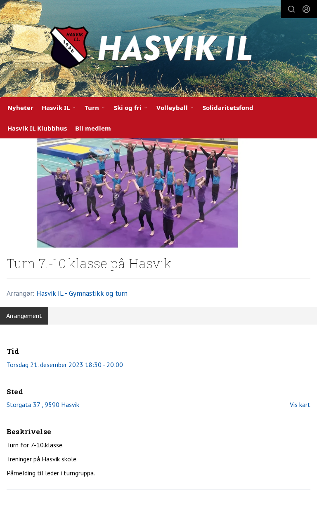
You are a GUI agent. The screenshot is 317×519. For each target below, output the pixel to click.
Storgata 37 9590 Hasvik (43, 404)
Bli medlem (93, 128)
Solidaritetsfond (228, 107)
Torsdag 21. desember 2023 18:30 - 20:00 (65, 364)
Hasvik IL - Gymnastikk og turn (82, 293)
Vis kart (300, 404)
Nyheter (20, 107)
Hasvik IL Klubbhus (37, 128)
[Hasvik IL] (158, 50)
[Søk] (291, 9)
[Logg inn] (306, 9)
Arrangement (24, 315)
